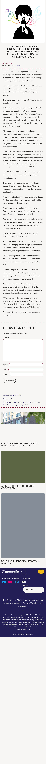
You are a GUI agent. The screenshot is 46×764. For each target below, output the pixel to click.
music (38, 402)
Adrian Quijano (19, 402)
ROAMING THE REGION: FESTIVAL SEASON (20, 689)
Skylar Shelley (25, 405)
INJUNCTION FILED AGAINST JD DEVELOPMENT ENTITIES (19, 445)
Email (5, 369)
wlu (31, 405)
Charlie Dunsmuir (30, 402)
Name (5, 364)
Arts (12, 399)
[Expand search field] (41, 698)
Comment (6, 338)
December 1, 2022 (7, 65)
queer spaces (16, 405)
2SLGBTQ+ (10, 402)
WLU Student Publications (24, 761)
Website (5, 374)
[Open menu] (24, 698)
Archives (25, 712)
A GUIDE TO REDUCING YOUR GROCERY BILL (18, 614)
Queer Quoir (7, 405)
